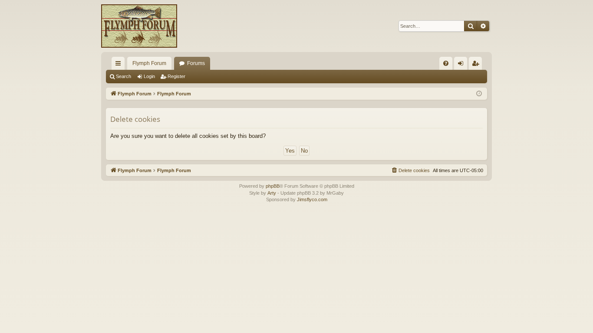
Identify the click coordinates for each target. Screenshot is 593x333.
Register (176, 76)
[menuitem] (445, 63)
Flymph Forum (149, 63)
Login (149, 76)
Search (123, 76)
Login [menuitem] (462, 65)
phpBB (273, 186)
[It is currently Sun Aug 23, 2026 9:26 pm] (479, 94)
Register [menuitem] (477, 65)
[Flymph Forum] (139, 26)
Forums (196, 63)
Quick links (120, 65)
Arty (271, 193)
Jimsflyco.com (312, 199)
